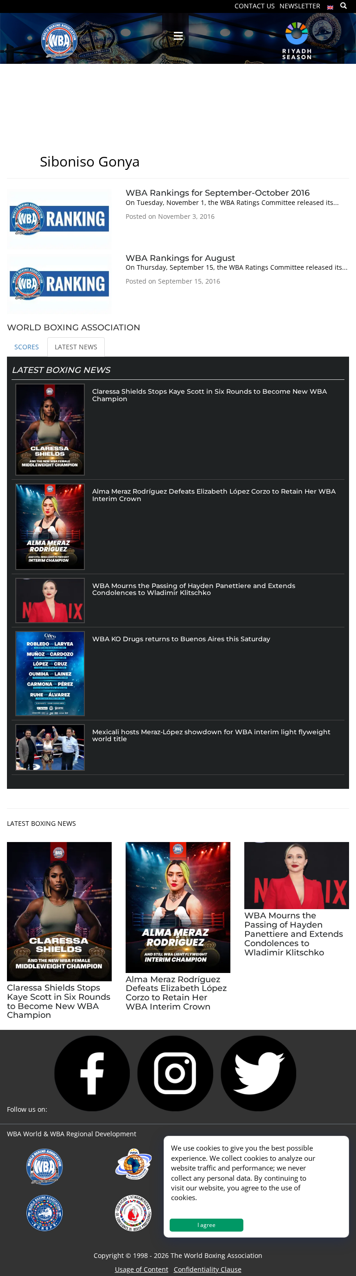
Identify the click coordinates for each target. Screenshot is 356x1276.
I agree (206, 1225)
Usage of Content (141, 1269)
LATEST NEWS (76, 346)
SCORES (26, 346)
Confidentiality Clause (208, 1269)
